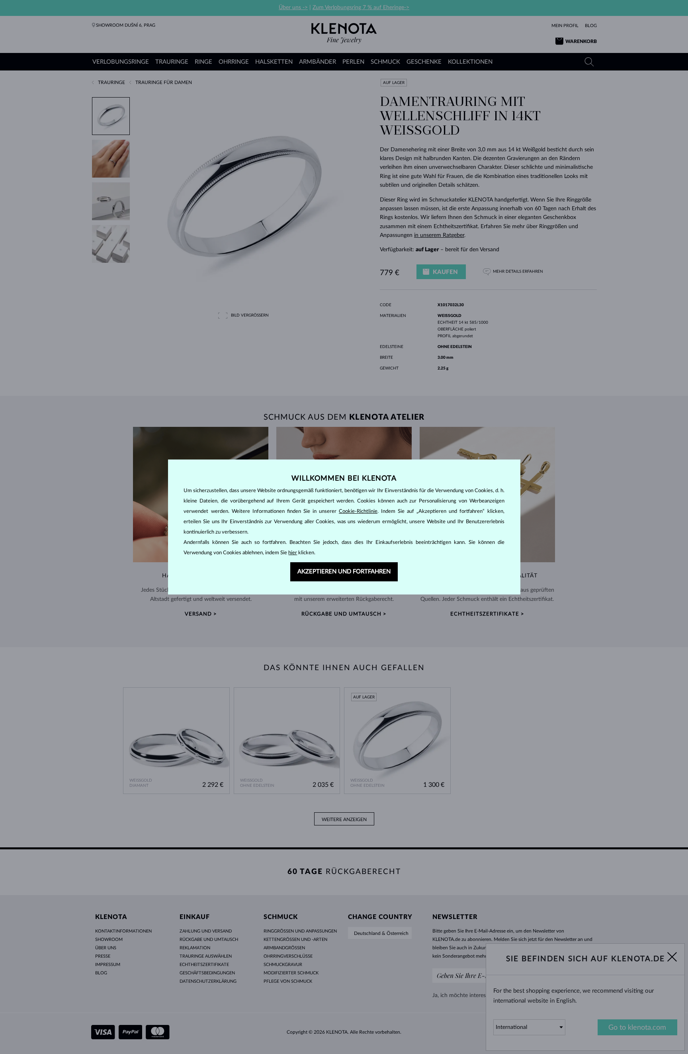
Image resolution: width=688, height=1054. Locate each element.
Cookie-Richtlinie (358, 511)
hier (292, 552)
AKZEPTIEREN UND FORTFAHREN (344, 572)
